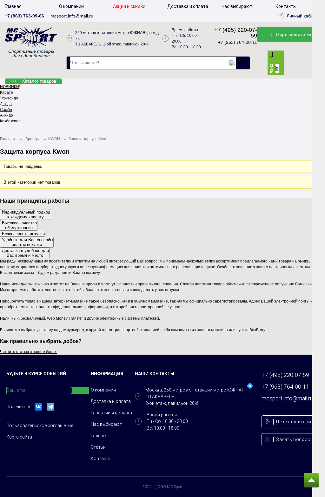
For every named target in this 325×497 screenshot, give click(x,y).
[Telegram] (50, 407)
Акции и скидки (129, 6)
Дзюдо (6, 104)
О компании (71, 6)
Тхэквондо (9, 98)
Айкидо (6, 115)
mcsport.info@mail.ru (71, 15)
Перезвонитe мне (295, 34)
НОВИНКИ (9, 87)
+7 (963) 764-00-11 (237, 42)
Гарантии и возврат (112, 412)
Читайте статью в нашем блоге (30, 352)
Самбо (6, 109)
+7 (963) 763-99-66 (24, 15)
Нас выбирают (237, 6)
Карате (6, 92)
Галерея (99, 435)
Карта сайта (19, 436)
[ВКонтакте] (38, 407)
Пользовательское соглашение (39, 425)
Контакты (285, 6)
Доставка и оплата (187, 6)
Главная (13, 6)
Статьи (98, 447)
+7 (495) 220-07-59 (235, 32)
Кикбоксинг (10, 121)
